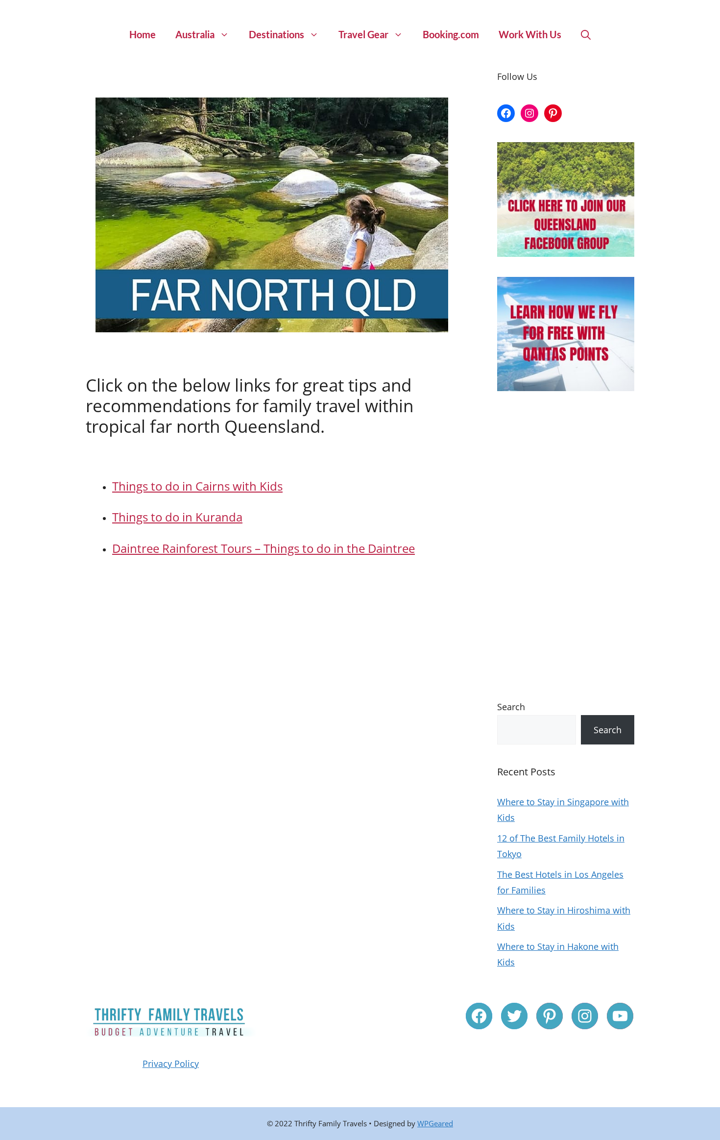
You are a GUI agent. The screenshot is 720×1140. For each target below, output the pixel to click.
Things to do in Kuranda (177, 517)
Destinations (276, 34)
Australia (195, 34)
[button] (585, 34)
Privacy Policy (171, 1063)
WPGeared (435, 1123)
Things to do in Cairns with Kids (197, 486)
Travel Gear (363, 34)
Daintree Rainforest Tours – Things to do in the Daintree (263, 548)
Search (511, 707)
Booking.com (451, 34)
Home (142, 34)
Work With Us (530, 34)
